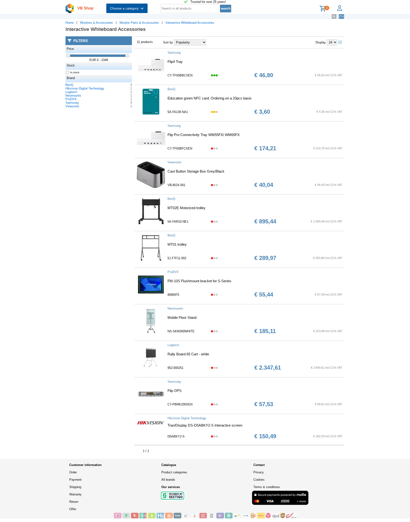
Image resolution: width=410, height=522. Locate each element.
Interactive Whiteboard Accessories (190, 22)
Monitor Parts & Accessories (139, 22)
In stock (74, 72)
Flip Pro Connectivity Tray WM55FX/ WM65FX (204, 135)
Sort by (168, 42)
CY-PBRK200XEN (180, 404)
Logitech (71, 92)
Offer (72, 509)
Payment (75, 479)
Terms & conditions (266, 487)
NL (334, 16)
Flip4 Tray (175, 62)
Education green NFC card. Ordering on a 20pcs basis (210, 98)
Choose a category (125, 8)
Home (69, 22)
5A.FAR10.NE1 (178, 221)
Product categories (174, 472)
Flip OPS (175, 391)
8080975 (173, 294)
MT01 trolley (177, 244)
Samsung (72, 102)
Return (73, 501)
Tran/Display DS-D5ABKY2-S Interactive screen (205, 425)
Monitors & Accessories (96, 22)
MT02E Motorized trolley (186, 208)
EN (341, 16)
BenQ (69, 85)
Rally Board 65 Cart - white (188, 354)
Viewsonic (72, 106)
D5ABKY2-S (176, 436)
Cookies (259, 479)
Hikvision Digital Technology (84, 88)
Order (73, 472)
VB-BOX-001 (176, 185)
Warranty (75, 494)
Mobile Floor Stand (182, 317)
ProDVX (71, 99)
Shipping (75, 487)
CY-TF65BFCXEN (180, 148)
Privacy (258, 472)
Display (321, 42)
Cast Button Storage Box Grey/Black (196, 171)
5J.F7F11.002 (177, 258)
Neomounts (73, 95)
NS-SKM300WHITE (181, 331)
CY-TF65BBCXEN (180, 75)
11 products (145, 42)
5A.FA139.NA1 (178, 112)
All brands (168, 479)
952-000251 (175, 368)
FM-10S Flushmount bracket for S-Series (199, 281)
